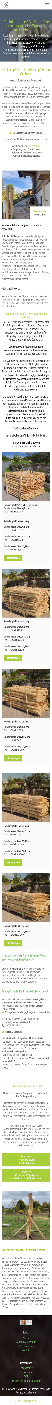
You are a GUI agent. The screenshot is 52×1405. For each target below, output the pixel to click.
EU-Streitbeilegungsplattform (26, 1380)
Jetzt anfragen (13, 557)
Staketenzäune (35, 145)
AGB (26, 1376)
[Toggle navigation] (47, 4)
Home (26, 1337)
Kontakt (26, 1350)
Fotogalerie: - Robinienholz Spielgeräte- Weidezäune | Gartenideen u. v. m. (26, 1175)
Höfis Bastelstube (26, 1346)
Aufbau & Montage (26, 1341)
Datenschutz (26, 1367)
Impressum (26, 1372)
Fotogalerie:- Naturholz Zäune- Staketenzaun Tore (26, 1159)
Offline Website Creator (26, 1401)
